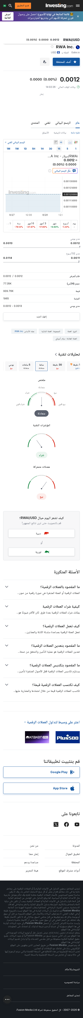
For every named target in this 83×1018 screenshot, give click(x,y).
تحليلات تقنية (69, 354)
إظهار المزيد (41, 316)
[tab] (57, 366)
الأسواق (45, 132)
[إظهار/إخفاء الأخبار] (56, 142)
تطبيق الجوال (72, 853)
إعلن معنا (33, 853)
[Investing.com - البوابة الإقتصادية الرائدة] (59, 5)
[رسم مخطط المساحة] (70, 142)
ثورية (38, 552)
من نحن (34, 845)
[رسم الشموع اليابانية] (76, 142)
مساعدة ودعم (31, 862)
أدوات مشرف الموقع (69, 870)
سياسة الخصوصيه (72, 982)
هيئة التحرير (32, 870)
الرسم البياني (63, 123)
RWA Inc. (18, 331)
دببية (38, 533)
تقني (47, 123)
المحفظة (75, 862)
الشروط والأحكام (72, 969)
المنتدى (35, 123)
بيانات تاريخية (60, 132)
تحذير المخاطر (73, 995)
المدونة (76, 845)
